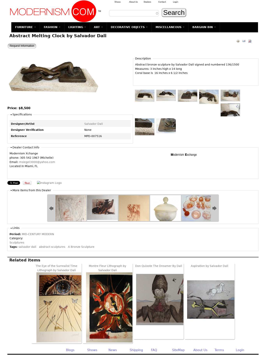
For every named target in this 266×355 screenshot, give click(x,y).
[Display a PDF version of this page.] (249, 40)
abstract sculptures (52, 246)
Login (175, 2)
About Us (133, 2)
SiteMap (178, 350)
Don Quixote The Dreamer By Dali (158, 265)
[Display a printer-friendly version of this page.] (238, 40)
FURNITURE (24, 27)
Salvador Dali (93, 123)
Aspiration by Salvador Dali (209, 265)
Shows (118, 2)
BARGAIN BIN (203, 27)
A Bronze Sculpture (81, 246)
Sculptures (17, 242)
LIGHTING (76, 27)
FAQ (154, 350)
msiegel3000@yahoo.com (37, 162)
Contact (162, 2)
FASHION (51, 27)
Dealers (147, 2)
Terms (219, 350)
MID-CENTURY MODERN (38, 234)
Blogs (70, 350)
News (112, 350)
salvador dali (27, 246)
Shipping (136, 350)
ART (97, 27)
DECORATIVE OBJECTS (128, 27)
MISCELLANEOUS (169, 27)
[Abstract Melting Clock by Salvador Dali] (54, 103)
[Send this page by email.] (243, 40)
